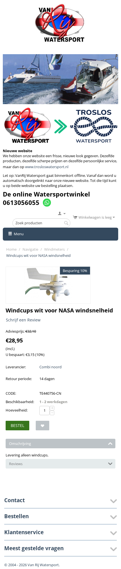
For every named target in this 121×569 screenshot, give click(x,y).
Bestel (17, 425)
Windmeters (54, 249)
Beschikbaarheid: (20, 401)
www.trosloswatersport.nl (46, 166)
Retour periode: (19, 378)
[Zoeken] (66, 223)
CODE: (11, 393)
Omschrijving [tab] (20, 443)
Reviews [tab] (16, 463)
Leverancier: (16, 366)
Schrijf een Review (23, 320)
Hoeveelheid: (17, 410)
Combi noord (50, 366)
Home (11, 249)
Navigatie (30, 249)
